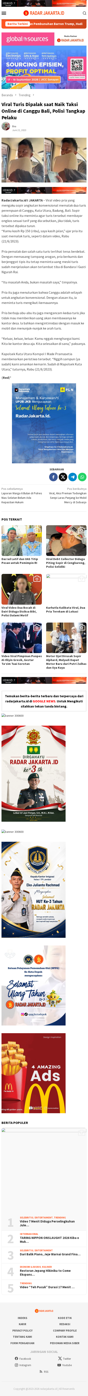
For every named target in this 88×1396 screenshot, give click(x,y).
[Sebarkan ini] (53, 477)
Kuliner (47, 1266)
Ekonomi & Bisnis (30, 1266)
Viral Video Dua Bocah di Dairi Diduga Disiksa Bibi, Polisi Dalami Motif (19, 611)
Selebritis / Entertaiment (36, 1217)
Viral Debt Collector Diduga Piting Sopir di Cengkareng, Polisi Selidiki (65, 563)
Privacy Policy (22, 1330)
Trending (60, 1217)
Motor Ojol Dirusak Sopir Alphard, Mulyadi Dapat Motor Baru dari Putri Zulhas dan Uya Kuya (66, 662)
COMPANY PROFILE (65, 1330)
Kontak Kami (64, 1337)
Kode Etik (65, 1318)
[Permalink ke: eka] (7, 128)
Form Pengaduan (22, 1343)
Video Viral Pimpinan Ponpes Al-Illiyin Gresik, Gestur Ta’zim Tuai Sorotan (21, 660)
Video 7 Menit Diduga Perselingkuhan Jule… (47, 1223)
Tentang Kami (22, 1337)
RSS (46, 1372)
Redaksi (64, 1324)
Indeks (22, 1318)
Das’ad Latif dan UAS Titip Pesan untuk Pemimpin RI (19, 561)
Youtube (67, 1365)
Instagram (25, 1365)
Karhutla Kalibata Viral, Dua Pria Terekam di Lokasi (65, 609)
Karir (22, 1324)
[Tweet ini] (63, 477)
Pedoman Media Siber (64, 1343)
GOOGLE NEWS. (44, 701)
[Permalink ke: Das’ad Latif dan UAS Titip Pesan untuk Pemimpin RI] (21, 540)
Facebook (25, 1359)
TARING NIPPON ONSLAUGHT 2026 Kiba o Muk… (49, 1240)
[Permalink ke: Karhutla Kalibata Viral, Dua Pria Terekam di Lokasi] (66, 589)
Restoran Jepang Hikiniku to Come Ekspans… (45, 1272)
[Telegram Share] (72, 477)
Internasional (29, 1234)
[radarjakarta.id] (44, 13)
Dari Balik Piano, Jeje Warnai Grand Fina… (50, 1254)
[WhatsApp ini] (82, 477)
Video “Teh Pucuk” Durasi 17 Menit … (47, 1287)
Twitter (67, 1359)
